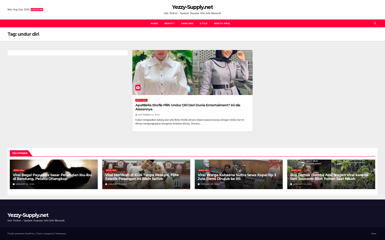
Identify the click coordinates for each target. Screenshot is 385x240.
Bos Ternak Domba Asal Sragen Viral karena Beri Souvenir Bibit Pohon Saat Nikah (329, 177)
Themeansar (60, 233)
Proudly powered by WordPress (21, 233)
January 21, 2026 (117, 184)
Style (204, 23)
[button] (375, 23)
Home (154, 23)
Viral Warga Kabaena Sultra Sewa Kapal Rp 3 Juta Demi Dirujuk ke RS (237, 177)
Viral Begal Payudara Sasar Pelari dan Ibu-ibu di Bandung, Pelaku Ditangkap (52, 177)
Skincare (187, 23)
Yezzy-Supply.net (192, 7)
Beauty (169, 23)
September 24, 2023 (149, 115)
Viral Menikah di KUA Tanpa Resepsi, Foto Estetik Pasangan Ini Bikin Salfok (142, 177)
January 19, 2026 (302, 184)
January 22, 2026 (25, 184)
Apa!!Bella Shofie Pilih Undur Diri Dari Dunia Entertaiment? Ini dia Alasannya (187, 107)
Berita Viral (222, 23)
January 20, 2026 (210, 184)
